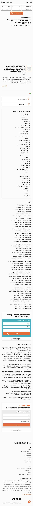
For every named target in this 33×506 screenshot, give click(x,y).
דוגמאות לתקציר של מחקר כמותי (22, 306)
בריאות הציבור (24, 125)
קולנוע (26, 188)
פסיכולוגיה (25, 181)
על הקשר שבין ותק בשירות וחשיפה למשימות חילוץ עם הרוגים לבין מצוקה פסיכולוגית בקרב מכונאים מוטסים (14, 69)
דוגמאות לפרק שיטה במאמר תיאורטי (21, 287)
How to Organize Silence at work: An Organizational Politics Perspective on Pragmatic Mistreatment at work (17, 360)
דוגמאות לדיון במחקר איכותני (23, 207)
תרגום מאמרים (27, 460)
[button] (31, 2)
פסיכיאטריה (25, 182)
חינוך (26, 135)
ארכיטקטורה (25, 118)
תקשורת (26, 196)
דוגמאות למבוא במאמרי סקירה (23, 222)
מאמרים (29, 454)
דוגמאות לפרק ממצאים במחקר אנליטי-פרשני (19, 261)
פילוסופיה (25, 179)
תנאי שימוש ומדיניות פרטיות (24, 468)
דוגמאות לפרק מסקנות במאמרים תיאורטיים (20, 274)
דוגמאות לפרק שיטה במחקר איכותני (21, 289)
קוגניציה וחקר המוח (23, 186)
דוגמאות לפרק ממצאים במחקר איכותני (21, 259)
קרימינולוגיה (25, 190)
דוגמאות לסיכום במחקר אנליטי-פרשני (21, 246)
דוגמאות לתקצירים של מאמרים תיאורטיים (20, 300)
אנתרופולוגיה (24, 116)
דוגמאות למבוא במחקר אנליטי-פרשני (21, 229)
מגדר (26, 146)
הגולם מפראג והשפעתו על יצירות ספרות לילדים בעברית (16, 372)
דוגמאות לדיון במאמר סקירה (24, 205)
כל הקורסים (28, 462)
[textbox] (27, 6)
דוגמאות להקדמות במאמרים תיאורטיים (21, 220)
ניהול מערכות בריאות (22, 169)
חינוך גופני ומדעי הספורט (21, 137)
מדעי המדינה (24, 150)
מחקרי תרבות (24, 154)
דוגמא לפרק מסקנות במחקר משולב (21, 278)
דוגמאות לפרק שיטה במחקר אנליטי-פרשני (20, 291)
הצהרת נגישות (27, 470)
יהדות (26, 139)
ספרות (26, 175)
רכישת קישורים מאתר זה (25, 475)
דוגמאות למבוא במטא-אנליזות (23, 235)
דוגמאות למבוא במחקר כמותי (23, 231)
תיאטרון (26, 194)
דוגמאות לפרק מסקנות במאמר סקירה (21, 272)
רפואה (26, 192)
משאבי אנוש (24, 165)
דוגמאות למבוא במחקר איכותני (23, 227)
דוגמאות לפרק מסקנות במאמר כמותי (21, 270)
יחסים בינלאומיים (23, 141)
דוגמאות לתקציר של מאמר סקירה (22, 298)
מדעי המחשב (24, 152)
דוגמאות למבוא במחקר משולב (23, 233)
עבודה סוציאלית (24, 177)
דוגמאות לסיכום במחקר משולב (23, 250)
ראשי (30, 18)
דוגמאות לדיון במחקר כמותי (24, 212)
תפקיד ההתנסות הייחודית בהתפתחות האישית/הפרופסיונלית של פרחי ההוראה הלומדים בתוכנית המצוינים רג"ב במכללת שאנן (18, 393)
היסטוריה (25, 131)
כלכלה (26, 143)
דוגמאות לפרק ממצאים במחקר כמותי (21, 263)
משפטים (25, 167)
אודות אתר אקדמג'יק (25, 452)
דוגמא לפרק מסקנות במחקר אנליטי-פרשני (20, 276)
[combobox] (27, 6)
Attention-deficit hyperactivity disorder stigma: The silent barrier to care (17, 398)
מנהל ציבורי (25, 162)
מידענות (26, 158)
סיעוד (26, 173)
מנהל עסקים (24, 160)
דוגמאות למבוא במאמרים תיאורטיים (22, 225)
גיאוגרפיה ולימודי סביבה (21, 127)
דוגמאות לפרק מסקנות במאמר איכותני (21, 268)
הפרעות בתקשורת (23, 133)
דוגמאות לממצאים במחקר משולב (22, 237)
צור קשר (29, 458)
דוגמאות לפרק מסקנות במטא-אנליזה (21, 280)
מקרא (26, 163)
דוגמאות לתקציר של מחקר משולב (22, 308)
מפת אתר (29, 472)
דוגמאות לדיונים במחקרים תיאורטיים (21, 216)
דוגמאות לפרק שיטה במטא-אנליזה (22, 295)
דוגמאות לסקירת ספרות (25, 255)
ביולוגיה (26, 122)
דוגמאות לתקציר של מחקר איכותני (22, 302)
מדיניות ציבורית (24, 148)
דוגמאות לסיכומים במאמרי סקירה (22, 242)
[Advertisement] (16, 45)
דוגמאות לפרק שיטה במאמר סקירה (22, 285)
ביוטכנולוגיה (25, 120)
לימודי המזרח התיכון (23, 144)
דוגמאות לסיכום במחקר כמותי (23, 248)
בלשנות (26, 124)
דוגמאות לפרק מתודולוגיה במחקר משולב (20, 283)
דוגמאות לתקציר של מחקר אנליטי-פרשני (20, 304)
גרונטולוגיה (25, 129)
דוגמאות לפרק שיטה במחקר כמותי (22, 293)
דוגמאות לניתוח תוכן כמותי (24, 240)
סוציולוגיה (25, 171)
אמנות (26, 114)
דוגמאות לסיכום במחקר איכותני (23, 244)
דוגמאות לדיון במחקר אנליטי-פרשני (22, 209)
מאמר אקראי (28, 456)
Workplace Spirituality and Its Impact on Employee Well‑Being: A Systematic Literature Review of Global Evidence (16, 387)
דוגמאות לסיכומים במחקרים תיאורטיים (21, 252)
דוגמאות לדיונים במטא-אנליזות (23, 218)
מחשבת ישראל (24, 156)
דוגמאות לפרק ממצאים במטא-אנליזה (21, 265)
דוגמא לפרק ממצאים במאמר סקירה (22, 257)
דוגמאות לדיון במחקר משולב (23, 214)
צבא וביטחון (25, 184)
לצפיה (5, 86)
